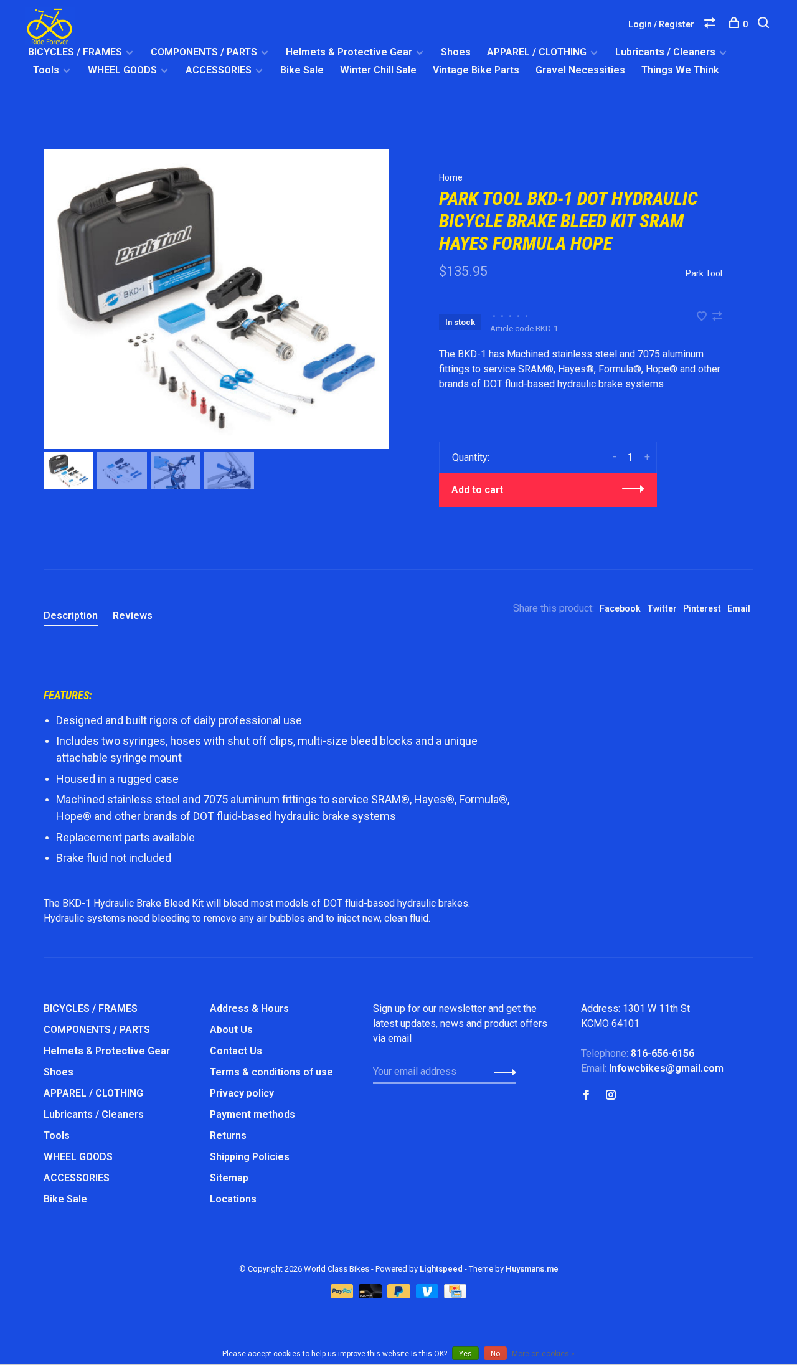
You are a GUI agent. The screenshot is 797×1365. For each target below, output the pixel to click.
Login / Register (661, 24)
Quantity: (470, 457)
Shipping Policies (250, 1157)
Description (71, 615)
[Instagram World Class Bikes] (611, 1096)
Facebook (620, 608)
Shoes (456, 52)
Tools (46, 70)
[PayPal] (343, 1295)
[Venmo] (428, 1295)
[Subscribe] (501, 1071)
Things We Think (680, 70)
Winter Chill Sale (378, 70)
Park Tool (704, 273)
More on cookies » (543, 1353)
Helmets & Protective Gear (349, 52)
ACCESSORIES (219, 70)
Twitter (662, 608)
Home (451, 177)
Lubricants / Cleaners (665, 52)
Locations (233, 1199)
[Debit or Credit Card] (371, 1295)
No (495, 1353)
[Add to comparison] (717, 317)
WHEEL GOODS (122, 70)
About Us (231, 1030)
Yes (465, 1353)
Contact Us (236, 1051)
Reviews (133, 615)
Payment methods (252, 1114)
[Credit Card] (455, 1295)
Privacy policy (242, 1093)
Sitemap (229, 1178)
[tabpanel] (216, 299)
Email (738, 608)
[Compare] (711, 24)
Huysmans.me (532, 1268)
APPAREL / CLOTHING (537, 52)
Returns (228, 1135)
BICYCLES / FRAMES (75, 52)
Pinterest (702, 608)
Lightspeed (441, 1268)
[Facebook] (586, 1096)
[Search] (765, 24)
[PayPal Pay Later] (400, 1295)
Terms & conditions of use (271, 1072)
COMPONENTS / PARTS (204, 52)
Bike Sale (302, 70)
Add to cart (477, 490)
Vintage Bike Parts (476, 70)
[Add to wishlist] (703, 317)
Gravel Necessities (580, 70)
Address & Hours (249, 1008)
